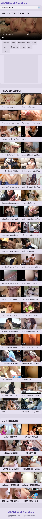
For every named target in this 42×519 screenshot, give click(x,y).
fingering (14, 47)
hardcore (21, 43)
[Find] (39, 7)
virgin (23, 47)
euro (29, 47)
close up (6, 51)
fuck (34, 43)
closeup (6, 47)
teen (13, 43)
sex (28, 43)
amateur (6, 43)
